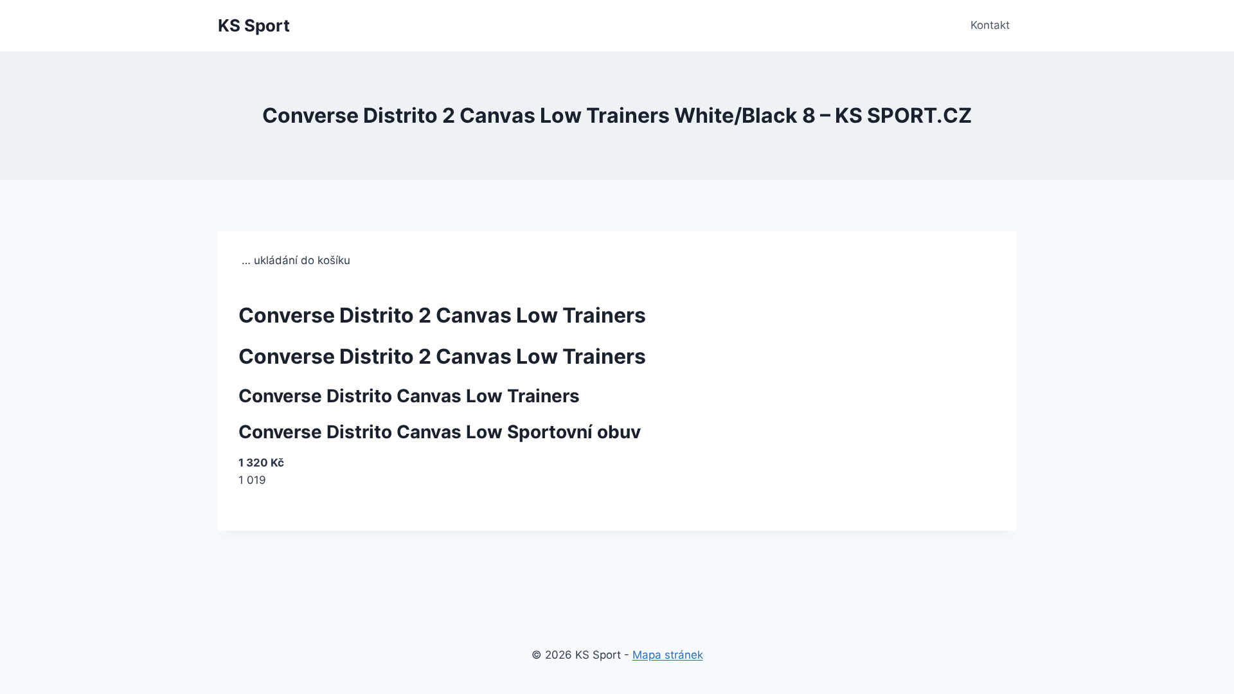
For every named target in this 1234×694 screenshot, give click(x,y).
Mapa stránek (667, 654)
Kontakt (990, 25)
